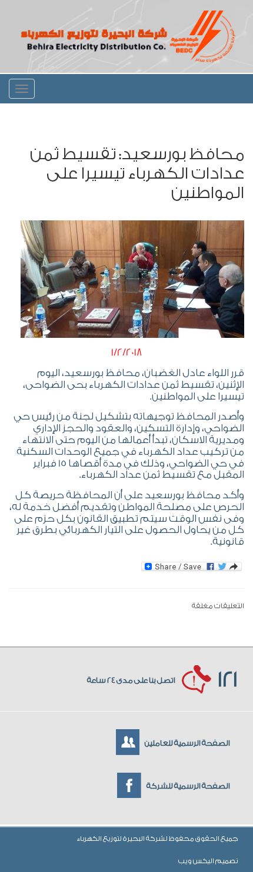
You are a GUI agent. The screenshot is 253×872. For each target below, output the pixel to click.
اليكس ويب (196, 861)
